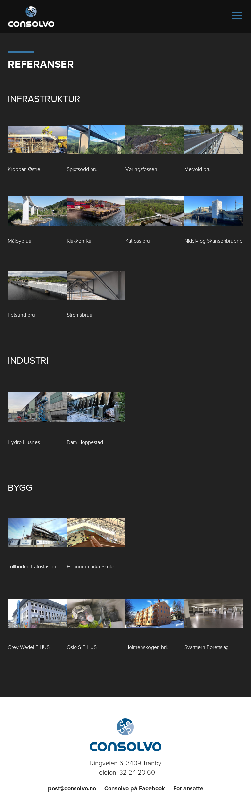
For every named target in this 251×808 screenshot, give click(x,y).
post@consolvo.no (72, 788)
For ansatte (188, 788)
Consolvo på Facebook (134, 788)
